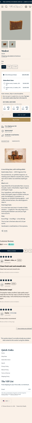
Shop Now (4, 356)
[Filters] (26, 250)
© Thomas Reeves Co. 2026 (8, 406)
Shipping (4, 56)
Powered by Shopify (21, 406)
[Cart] (30, 7)
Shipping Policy (5, 376)
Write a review (11, 251)
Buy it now (16, 120)
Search (3, 363)
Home (3, 353)
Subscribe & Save (5, 360)
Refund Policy (5, 370)
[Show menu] (2, 7)
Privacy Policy (5, 366)
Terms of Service (5, 373)
